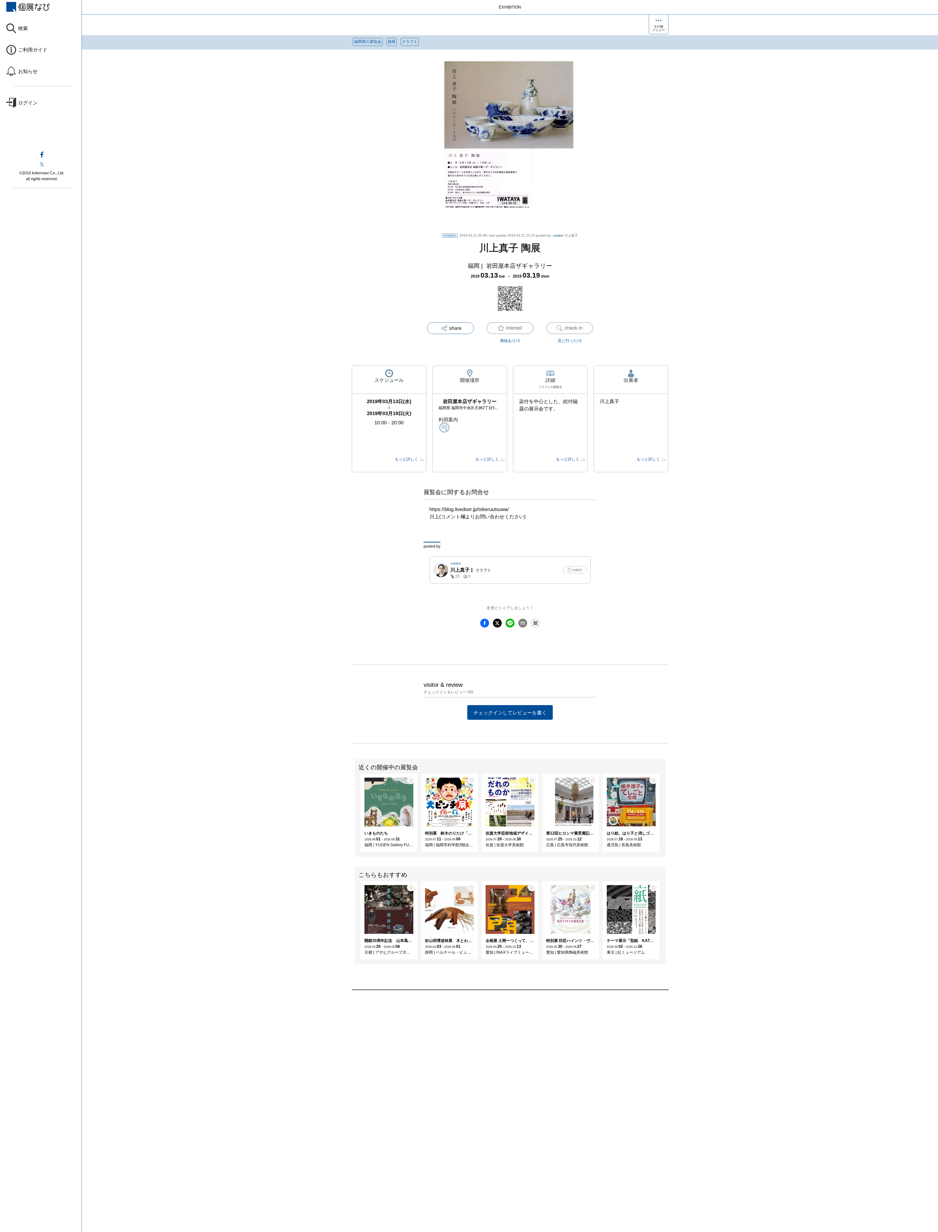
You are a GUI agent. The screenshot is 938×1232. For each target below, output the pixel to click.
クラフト (409, 42)
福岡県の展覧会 (367, 42)
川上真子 (565, 235)
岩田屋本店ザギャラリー (519, 265)
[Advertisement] (498, 1045)
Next (665, 815)
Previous (354, 815)
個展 (391, 42)
